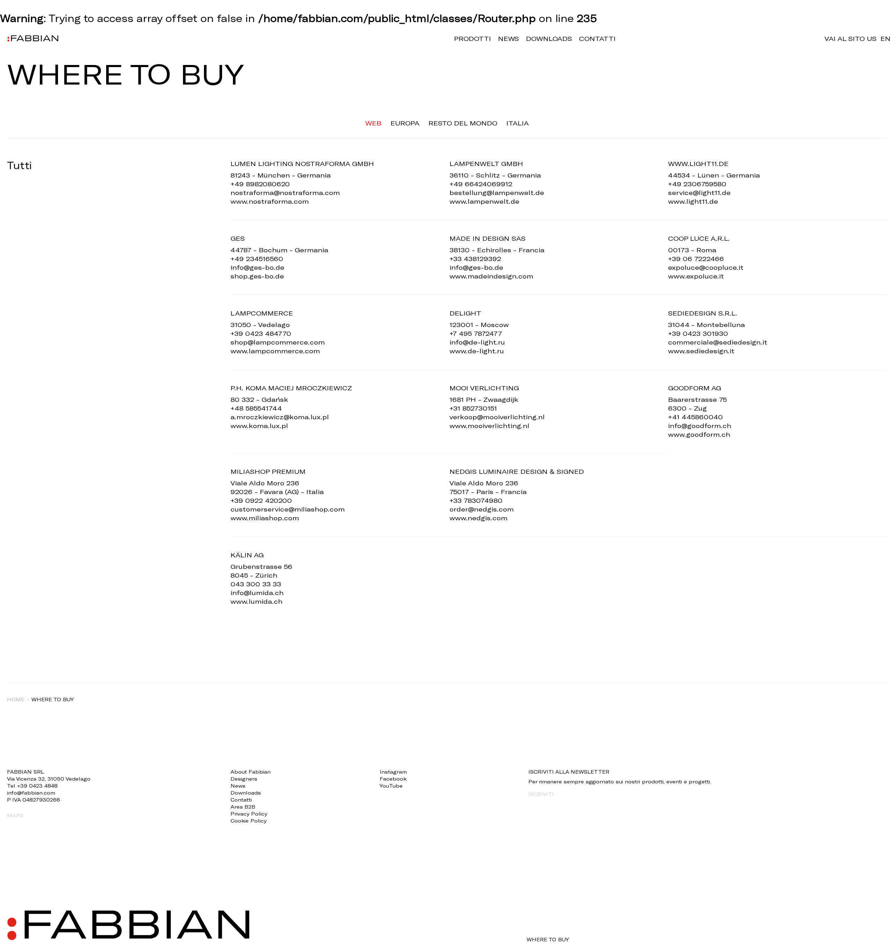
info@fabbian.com (31, 793)
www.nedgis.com (478, 518)
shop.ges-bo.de (257, 276)
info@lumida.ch (257, 592)
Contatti (597, 38)
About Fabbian (250, 772)
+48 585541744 (256, 408)
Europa (404, 123)
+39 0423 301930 (698, 333)
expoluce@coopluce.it (705, 267)
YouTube (391, 786)
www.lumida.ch (256, 601)
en (885, 38)
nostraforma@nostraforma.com (285, 192)
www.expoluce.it (696, 276)
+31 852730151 (473, 408)
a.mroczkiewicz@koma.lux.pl (279, 417)
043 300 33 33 (255, 584)
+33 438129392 (475, 258)
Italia (517, 123)
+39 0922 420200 (261, 500)
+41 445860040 (695, 417)
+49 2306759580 (697, 184)
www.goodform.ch (699, 434)
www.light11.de (693, 201)
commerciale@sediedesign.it (717, 342)
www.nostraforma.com (269, 201)
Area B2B (242, 807)
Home (15, 699)
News (508, 38)
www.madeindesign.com (491, 276)
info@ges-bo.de (257, 267)
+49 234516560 (256, 258)
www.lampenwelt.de (484, 201)
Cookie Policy (248, 821)
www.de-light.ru (476, 351)
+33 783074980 (476, 500)
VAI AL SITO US (851, 38)
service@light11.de (699, 192)
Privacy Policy (248, 814)
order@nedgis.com (481, 509)
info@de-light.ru (477, 342)
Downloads (549, 38)
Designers (243, 779)
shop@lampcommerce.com (277, 342)
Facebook (393, 779)
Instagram (393, 772)
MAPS (15, 815)
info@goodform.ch (699, 425)
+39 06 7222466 (696, 258)
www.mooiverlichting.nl (489, 425)
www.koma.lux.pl (259, 425)
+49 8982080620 (260, 184)
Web (373, 123)
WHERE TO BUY (548, 939)
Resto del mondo (462, 123)
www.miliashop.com (264, 518)
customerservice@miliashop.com (287, 509)
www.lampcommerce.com (275, 351)
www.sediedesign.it (701, 351)
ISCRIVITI (541, 794)
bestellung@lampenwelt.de (496, 192)
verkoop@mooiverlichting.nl (497, 417)
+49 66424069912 (480, 184)
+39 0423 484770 (260, 333)
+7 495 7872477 (475, 333)
